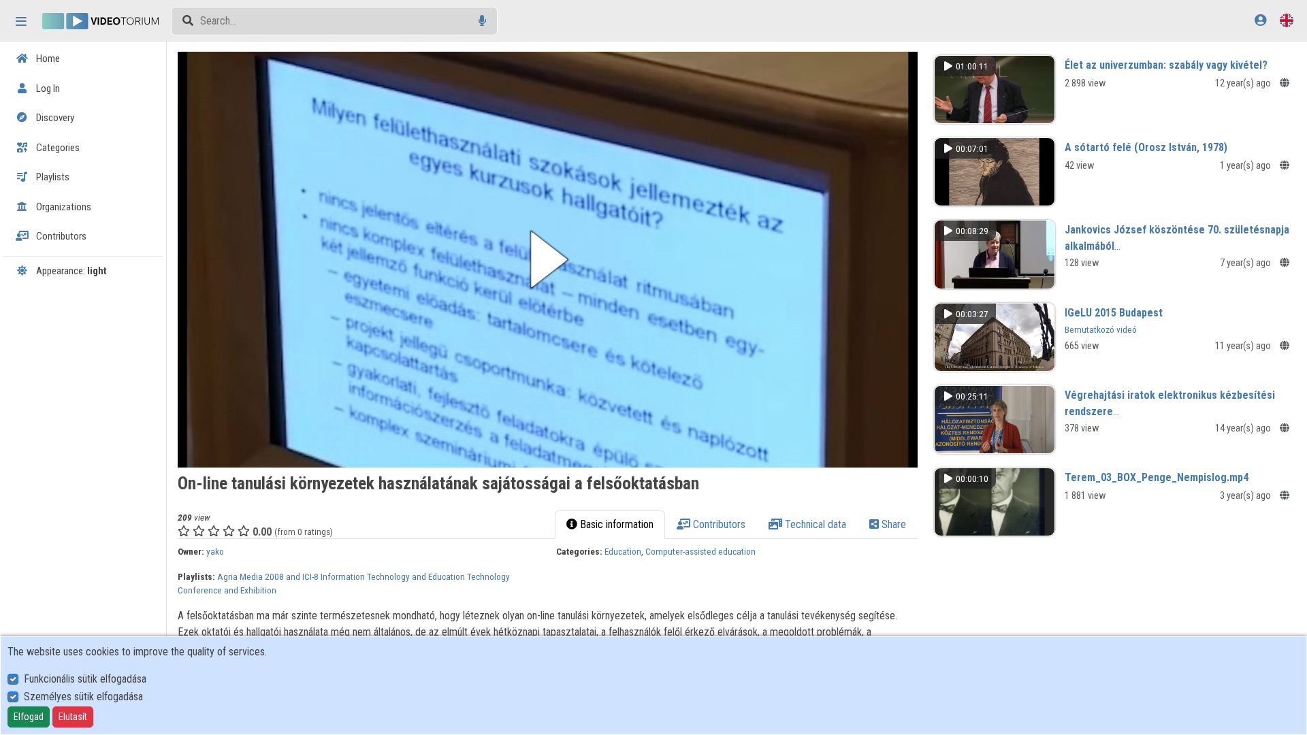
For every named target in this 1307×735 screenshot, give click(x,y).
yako (215, 551)
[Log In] (1260, 20)
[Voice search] (482, 20)
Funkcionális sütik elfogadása (85, 678)
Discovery (54, 118)
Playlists (51, 177)
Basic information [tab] (615, 524)
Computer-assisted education (700, 551)
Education (622, 551)
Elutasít (73, 716)
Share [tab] (892, 524)
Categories (57, 148)
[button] (548, 260)
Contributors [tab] (717, 524)
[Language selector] (1286, 20)
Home (47, 58)
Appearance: (70, 271)
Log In (47, 88)
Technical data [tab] (814, 524)
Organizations (62, 207)
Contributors (60, 236)
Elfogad (29, 716)
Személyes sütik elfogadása (83, 696)
